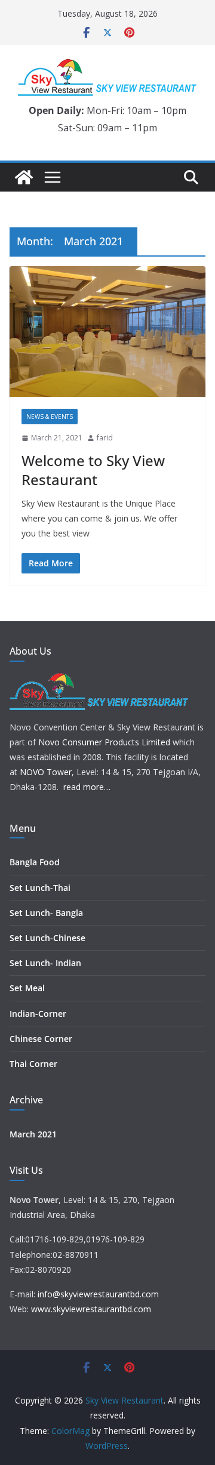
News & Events (49, 416)
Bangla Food (35, 862)
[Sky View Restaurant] (24, 177)
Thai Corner (33, 1063)
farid (105, 438)
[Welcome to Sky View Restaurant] (107, 331)
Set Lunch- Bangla (46, 912)
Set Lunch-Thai (40, 887)
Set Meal (27, 988)
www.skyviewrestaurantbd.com (91, 1309)
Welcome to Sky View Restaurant (93, 470)
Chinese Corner (41, 1038)
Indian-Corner (38, 1013)
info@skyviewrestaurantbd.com (98, 1294)
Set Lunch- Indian (45, 963)
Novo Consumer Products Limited (104, 742)
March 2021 (33, 1134)
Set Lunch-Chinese (47, 937)
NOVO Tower (46, 772)
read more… (86, 786)
